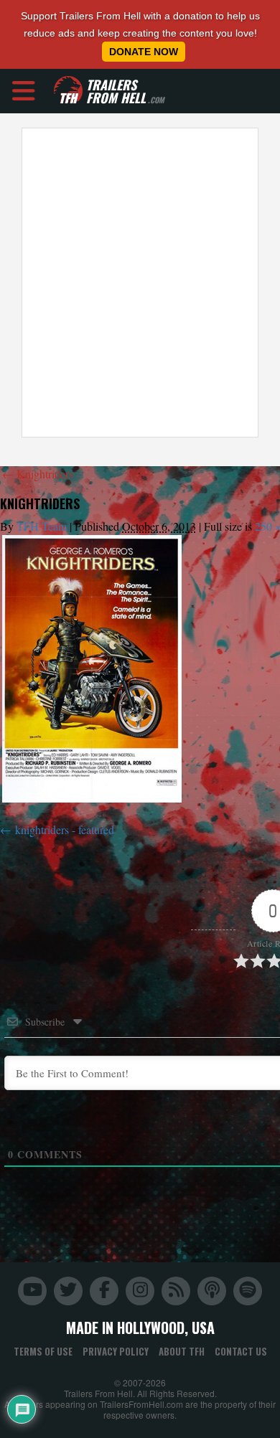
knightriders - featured (64, 829)
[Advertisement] (140, 282)
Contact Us (241, 1351)
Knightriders (37, 473)
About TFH (182, 1351)
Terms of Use (43, 1351)
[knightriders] (92, 669)
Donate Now (143, 51)
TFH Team (42, 526)
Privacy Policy (116, 1351)
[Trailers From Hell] (68, 90)
